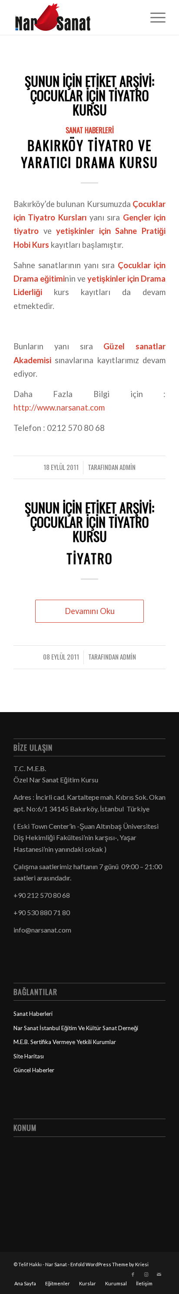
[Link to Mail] (159, 1274)
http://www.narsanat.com (59, 407)
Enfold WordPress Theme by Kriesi (109, 1264)
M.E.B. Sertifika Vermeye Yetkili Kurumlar (64, 1041)
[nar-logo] (74, 17)
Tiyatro (89, 558)
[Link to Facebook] (132, 1274)
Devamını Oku (90, 611)
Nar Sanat (56, 1264)
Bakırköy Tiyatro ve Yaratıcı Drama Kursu (89, 153)
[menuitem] (154, 17)
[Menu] (154, 17)
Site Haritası (28, 1056)
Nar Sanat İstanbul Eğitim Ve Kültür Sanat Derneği (75, 1028)
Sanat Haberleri (90, 130)
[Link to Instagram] (145, 1274)
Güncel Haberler (33, 1070)
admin (127, 467)
